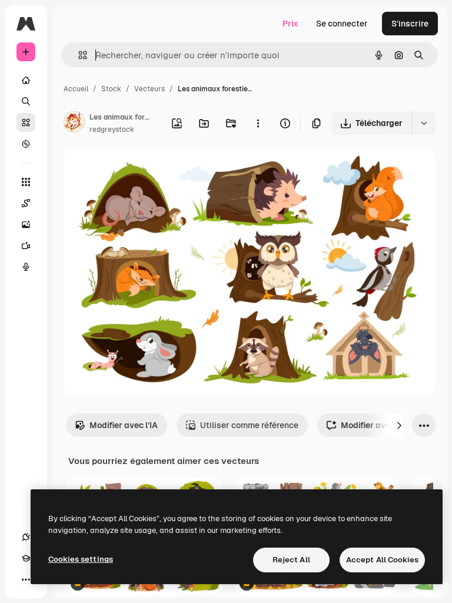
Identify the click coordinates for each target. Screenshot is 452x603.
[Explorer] (25, 143)
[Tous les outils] (25, 182)
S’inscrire (409, 23)
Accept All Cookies (382, 560)
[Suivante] (399, 425)
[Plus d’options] (258, 123)
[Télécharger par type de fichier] (424, 123)
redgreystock (111, 129)
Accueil (76, 89)
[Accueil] (25, 80)
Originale (141, 170)
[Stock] (25, 122)
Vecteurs (149, 89)
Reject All (291, 560)
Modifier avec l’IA (123, 425)
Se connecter (342, 23)
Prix (290, 23)
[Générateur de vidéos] (25, 245)
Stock (111, 89)
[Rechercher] (25, 101)
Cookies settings (80, 559)
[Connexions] (25, 537)
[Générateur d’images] (25, 224)
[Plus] (25, 579)
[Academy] (25, 558)
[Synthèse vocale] (25, 266)
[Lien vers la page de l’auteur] (74, 123)
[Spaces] (25, 203)
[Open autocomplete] (78, 55)
